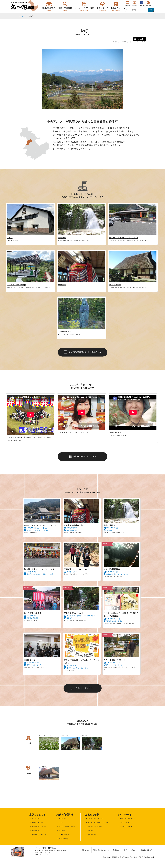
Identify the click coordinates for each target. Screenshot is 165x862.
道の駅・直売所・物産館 (67, 826)
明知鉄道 (91, 830)
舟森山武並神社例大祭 (73, 525)
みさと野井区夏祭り (112, 569)
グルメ (61, 822)
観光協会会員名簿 (147, 850)
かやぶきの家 (115, 285)
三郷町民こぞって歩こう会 (76, 569)
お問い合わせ (85, 850)
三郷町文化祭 (29, 660)
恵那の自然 (35, 830)
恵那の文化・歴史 (38, 822)
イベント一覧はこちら (84, 688)
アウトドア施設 (64, 835)
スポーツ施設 (63, 839)
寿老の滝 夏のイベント (74, 613)
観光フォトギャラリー (127, 818)
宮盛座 (10, 238)
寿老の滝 (62, 238)
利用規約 (116, 850)
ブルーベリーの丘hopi (16, 285)
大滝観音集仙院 (65, 332)
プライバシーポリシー (130, 850)
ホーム (21, 16)
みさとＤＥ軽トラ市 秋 (114, 660)
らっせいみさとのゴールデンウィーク (41, 525)
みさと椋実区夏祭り (32, 613)
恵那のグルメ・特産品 (39, 826)
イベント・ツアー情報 (84, 9)
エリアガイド (36, 818)
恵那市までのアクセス (95, 826)
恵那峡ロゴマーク (126, 826)
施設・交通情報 (65, 9)
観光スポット (63, 818)
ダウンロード (102, 9)
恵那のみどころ (49, 9)
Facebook (142, 5)
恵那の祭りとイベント (39, 835)
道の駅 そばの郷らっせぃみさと (123, 238)
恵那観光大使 (92, 835)
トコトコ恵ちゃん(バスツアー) (98, 822)
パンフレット (124, 822)
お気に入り (115, 9)
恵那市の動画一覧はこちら (84, 456)
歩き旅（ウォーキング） (96, 818)
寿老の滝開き (109, 525)
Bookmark (140, 39)
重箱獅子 (62, 285)
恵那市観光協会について (101, 850)
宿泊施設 (62, 830)
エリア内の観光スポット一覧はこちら (85, 352)
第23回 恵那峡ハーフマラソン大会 (39, 569)
